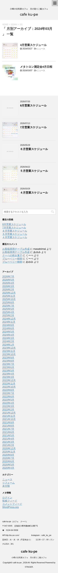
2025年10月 (9, 299)
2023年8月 (8, 361)
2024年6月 (8, 328)
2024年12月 (9, 318)
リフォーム (8, 482)
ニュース (41, 49)
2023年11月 (8, 351)
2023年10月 (9, 354)
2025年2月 (8, 315)
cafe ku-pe (29, 14)
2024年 (14, 24)
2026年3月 (8, 286)
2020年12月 (9, 448)
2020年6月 (8, 461)
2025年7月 (8, 305)
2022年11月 (8, 383)
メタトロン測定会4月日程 (36, 66)
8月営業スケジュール (33, 105)
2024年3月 (8, 338)
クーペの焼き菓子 (12, 255)
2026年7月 (8, 276)
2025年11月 (8, 296)
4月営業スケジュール (33, 44)
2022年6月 (8, 396)
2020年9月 (8, 455)
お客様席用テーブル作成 (16, 249)
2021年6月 (8, 432)
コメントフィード (12, 504)
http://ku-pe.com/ (13, 535)
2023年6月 (8, 367)
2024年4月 (8, 335)
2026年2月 (8, 289)
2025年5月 (8, 309)
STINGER (29, 567)
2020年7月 (8, 458)
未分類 (6, 486)
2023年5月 (8, 370)
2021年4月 (8, 438)
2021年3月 (8, 442)
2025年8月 (8, 302)
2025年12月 (9, 292)
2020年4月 (8, 468)
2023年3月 (8, 377)
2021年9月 (8, 422)
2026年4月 (8, 283)
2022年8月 (8, 390)
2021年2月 (8, 445)
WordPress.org (10, 507)
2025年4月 (8, 312)
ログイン (7, 497)
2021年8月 (8, 425)
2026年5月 (8, 279)
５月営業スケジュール (34, 170)
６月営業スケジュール (34, 149)
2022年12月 (9, 380)
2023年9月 (8, 357)
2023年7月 (8, 364)
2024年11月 (8, 322)
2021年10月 (9, 419)
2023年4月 (8, 374)
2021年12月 (9, 412)
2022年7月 (8, 393)
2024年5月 (8, 331)
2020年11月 (8, 451)
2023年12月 (9, 348)
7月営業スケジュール (33, 127)
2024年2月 (8, 341)
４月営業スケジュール (34, 192)
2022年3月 (8, 406)
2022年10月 (9, 387)
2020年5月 (8, 464)
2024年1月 (8, 344)
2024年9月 (8, 325)
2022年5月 (8, 399)
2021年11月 (8, 416)
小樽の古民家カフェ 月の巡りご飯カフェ (29, 557)
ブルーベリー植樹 (12, 258)
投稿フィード (9, 500)
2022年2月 (8, 409)
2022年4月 (8, 403)
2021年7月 (8, 429)
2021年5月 (8, 435)
